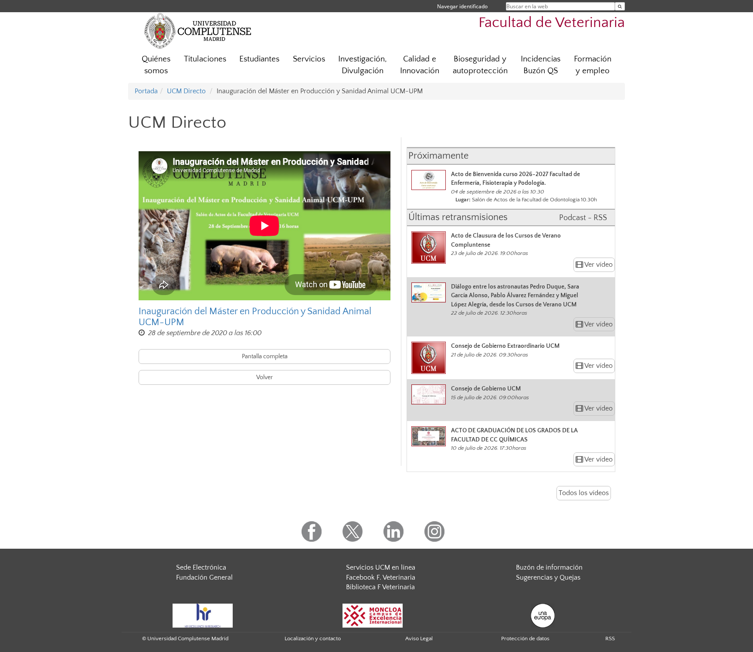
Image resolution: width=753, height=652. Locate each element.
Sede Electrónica (201, 567)
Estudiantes (259, 59)
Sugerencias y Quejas (548, 577)
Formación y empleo (592, 64)
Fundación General (204, 577)
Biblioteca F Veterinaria (380, 587)
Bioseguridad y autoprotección (480, 64)
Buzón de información (549, 567)
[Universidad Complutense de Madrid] (198, 30)
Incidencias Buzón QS (540, 64)
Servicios (309, 59)
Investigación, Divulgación (362, 64)
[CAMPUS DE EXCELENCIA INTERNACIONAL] (373, 615)
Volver (264, 377)
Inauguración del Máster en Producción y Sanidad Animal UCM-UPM (255, 317)
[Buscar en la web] (620, 6)
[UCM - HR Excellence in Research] (203, 615)
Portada (146, 91)
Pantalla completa (265, 356)
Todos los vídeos (584, 493)
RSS (610, 638)
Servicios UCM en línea (380, 567)
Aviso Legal (419, 638)
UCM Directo (186, 91)
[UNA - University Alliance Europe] (543, 615)
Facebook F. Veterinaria (380, 577)
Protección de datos (525, 638)
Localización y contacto (313, 638)
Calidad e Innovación (419, 64)
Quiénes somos (156, 64)
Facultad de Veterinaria (551, 23)
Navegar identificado (462, 6)
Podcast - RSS (583, 218)
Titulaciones (205, 59)
